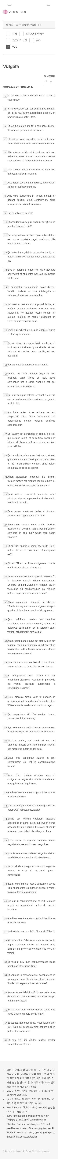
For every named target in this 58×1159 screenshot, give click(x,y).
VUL (14, 46)
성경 (14, 33)
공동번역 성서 (19, 40)
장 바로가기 (49, 76)
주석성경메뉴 (9, 4)
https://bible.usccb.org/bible (21, 1136)
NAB (38, 40)
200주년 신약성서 (34, 33)
